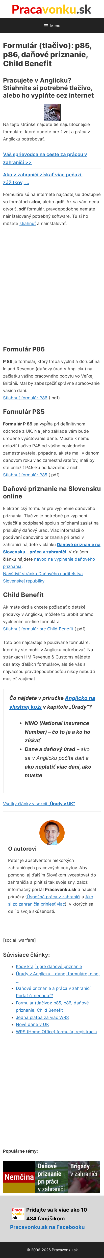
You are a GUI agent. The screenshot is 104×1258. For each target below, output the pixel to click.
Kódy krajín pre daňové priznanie (49, 966)
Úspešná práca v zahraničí (53, 896)
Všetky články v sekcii (39, 803)
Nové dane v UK (32, 1024)
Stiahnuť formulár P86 (25, 397)
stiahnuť (27, 223)
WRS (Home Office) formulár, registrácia (56, 1031)
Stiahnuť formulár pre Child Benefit (38, 628)
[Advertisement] (52, 285)
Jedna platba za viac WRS (42, 1017)
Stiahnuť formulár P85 (25, 474)
